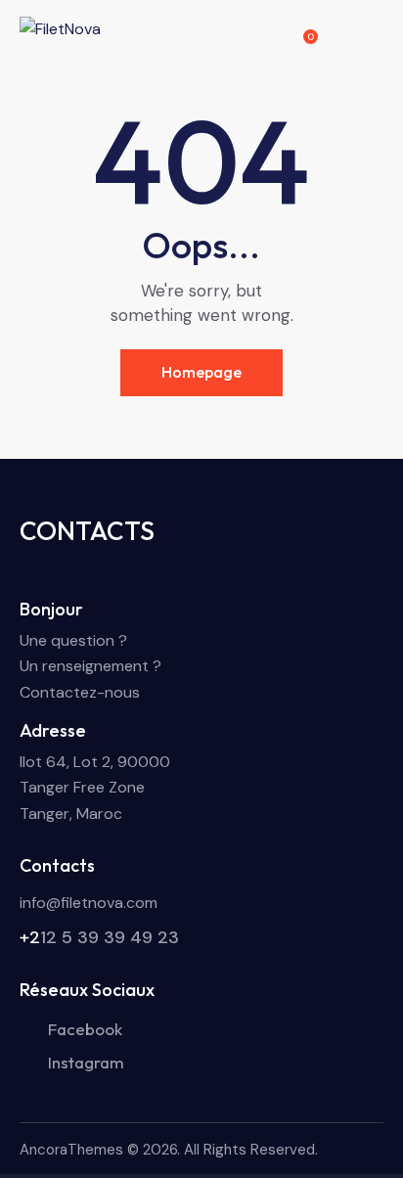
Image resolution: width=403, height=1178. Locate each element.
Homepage (201, 372)
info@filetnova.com (88, 902)
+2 (30, 937)
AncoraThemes (71, 1149)
